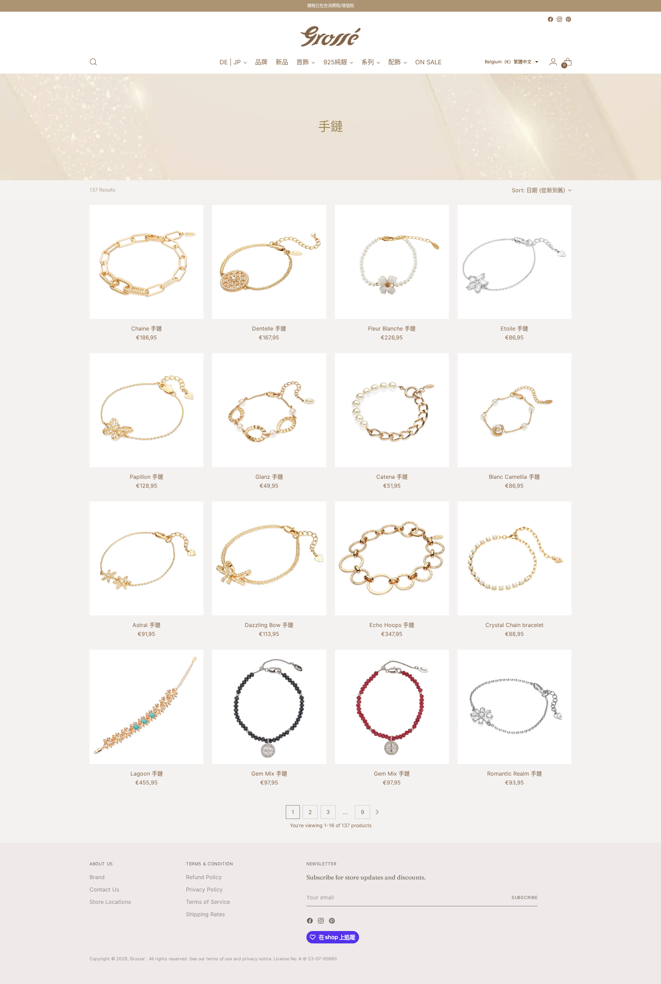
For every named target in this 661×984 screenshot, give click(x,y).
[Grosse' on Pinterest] (568, 19)
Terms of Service (208, 901)
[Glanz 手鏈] (269, 410)
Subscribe (525, 897)
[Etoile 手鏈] (514, 262)
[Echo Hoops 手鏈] (392, 558)
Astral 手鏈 (146, 624)
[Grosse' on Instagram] (559, 19)
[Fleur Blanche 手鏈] (392, 262)
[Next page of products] (377, 812)
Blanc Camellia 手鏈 (514, 476)
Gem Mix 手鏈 (269, 773)
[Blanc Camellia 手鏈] (514, 410)
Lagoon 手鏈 (146, 773)
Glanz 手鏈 (269, 476)
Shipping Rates (205, 914)
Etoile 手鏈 (514, 328)
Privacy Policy (204, 889)
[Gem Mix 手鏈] (269, 707)
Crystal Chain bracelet (514, 624)
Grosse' (138, 958)
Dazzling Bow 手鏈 (269, 624)
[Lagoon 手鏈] (146, 707)
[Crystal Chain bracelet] (514, 558)
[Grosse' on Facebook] (550, 19)
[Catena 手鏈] (392, 410)
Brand (97, 877)
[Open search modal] (93, 62)
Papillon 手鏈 (146, 476)
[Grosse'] (330, 37)
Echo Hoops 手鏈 (391, 624)
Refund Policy (204, 877)
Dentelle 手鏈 (269, 328)
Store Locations (110, 901)
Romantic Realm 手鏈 (514, 773)
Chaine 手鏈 (146, 328)
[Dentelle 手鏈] (269, 262)
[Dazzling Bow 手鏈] (269, 558)
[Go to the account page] (553, 62)
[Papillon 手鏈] (146, 410)
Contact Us (104, 889)
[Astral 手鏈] (146, 558)
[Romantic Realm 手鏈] (514, 707)
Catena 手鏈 (392, 476)
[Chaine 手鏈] (146, 262)
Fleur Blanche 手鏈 (392, 328)
